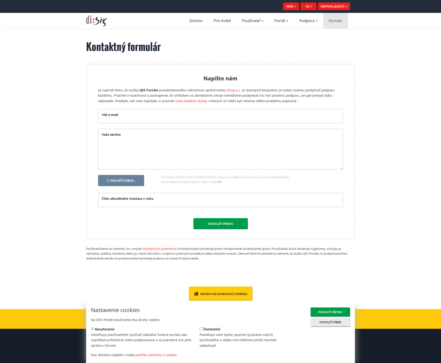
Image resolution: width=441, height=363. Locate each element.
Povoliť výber (330, 322)
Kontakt (335, 20)
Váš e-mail (110, 115)
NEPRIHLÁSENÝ (333, 6)
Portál (280, 20)
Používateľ (251, 20)
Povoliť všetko (330, 312)
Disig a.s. (234, 90)
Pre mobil (222, 20)
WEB (290, 6)
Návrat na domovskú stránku (223, 294)
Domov (196, 20)
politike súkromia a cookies (156, 355)
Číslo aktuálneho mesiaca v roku (127, 198)
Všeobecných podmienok (159, 249)
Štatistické (211, 329)
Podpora (307, 20)
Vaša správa (111, 134)
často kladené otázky (191, 101)
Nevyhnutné (104, 329)
